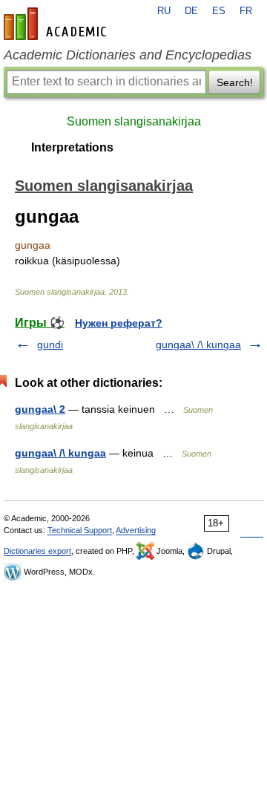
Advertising (136, 530)
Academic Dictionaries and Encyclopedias (127, 55)
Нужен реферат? (118, 323)
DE (191, 11)
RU (164, 11)
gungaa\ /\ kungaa (198, 344)
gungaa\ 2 (40, 409)
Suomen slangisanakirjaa (134, 121)
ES (218, 11)
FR (246, 11)
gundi (50, 344)
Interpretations (72, 147)
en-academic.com (57, 23)
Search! (235, 82)
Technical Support (79, 530)
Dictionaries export (37, 550)
